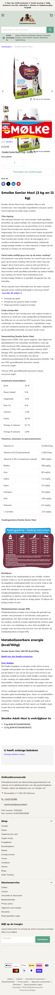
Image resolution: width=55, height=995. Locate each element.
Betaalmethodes (8, 899)
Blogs (3, 871)
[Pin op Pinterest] (19, 184)
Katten (4, 830)
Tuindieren (5, 862)
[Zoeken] (50, 30)
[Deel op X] (8, 184)
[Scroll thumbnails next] (52, 91)
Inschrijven (43, 939)
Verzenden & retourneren (11, 895)
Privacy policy (7, 903)
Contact (4, 891)
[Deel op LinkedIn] (13, 184)
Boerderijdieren (7, 846)
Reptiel (4, 850)
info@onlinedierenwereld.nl (15, 804)
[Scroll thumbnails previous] (3, 91)
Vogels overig (7, 838)
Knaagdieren (6, 842)
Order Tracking (7, 875)
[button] (6, 108)
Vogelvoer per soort (9, 834)
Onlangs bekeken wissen (14, 754)
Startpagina (6, 47)
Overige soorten (8, 854)
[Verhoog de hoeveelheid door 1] (25, 162)
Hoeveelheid (6, 157)
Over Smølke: (7, 663)
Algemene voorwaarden (11, 908)
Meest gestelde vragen (10, 916)
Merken (4, 866)
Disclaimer (5, 912)
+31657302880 (10, 799)
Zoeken (4, 887)
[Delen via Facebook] (3, 184)
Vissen (4, 858)
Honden (4, 826)
